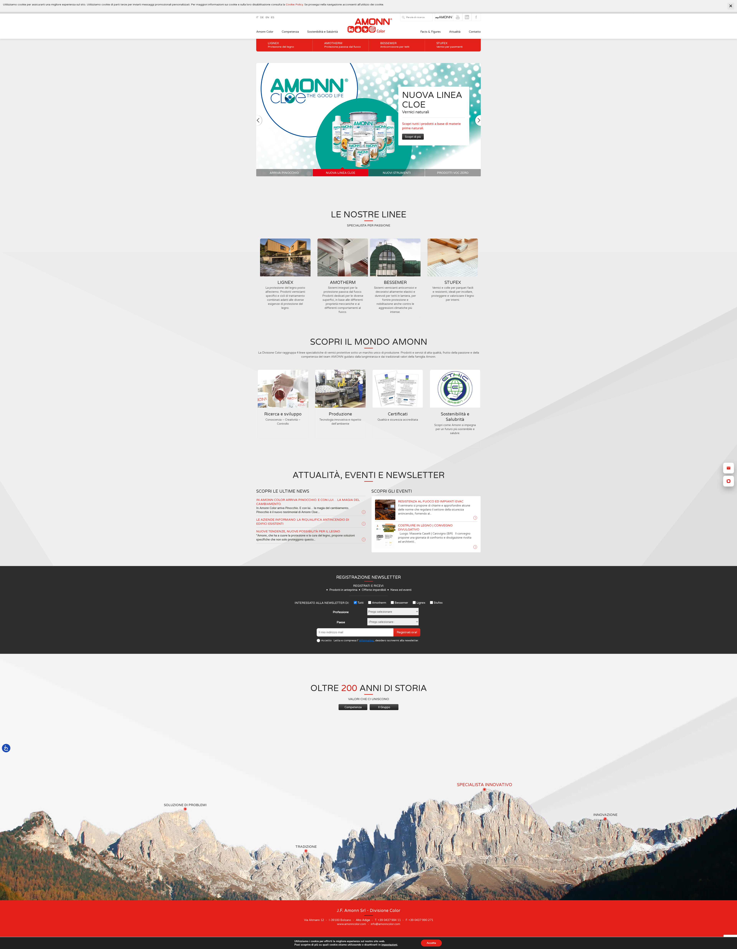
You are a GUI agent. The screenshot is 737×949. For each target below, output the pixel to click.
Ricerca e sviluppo (283, 414)
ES (272, 17)
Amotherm (342, 44)
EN (267, 17)
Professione (341, 612)
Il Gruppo (384, 707)
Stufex (449, 44)
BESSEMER (395, 282)
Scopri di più (413, 136)
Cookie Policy (294, 4)
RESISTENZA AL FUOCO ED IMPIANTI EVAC (431, 501)
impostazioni (389, 945)
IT (257, 17)
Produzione (340, 414)
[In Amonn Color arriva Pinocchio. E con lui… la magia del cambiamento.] (364, 512)
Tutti (361, 602)
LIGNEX (285, 282)
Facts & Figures (430, 31)
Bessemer (394, 44)
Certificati (398, 414)
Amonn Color (264, 31)
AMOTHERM (343, 282)
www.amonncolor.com (351, 924)
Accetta (431, 943)
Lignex (281, 44)
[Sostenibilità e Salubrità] (455, 389)
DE (262, 17)
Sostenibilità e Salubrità (322, 31)
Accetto (326, 640)
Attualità (454, 31)
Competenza (290, 31)
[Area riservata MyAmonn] (728, 481)
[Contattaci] (728, 468)
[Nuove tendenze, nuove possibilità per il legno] (364, 540)
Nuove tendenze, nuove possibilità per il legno (298, 531)
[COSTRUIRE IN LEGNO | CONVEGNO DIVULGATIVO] (475, 547)
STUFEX (453, 282)
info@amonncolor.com (385, 924)
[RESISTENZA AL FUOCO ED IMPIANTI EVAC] (475, 518)
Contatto (475, 31)
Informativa (366, 640)
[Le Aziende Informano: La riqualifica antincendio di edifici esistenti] (364, 524)
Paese (341, 622)
